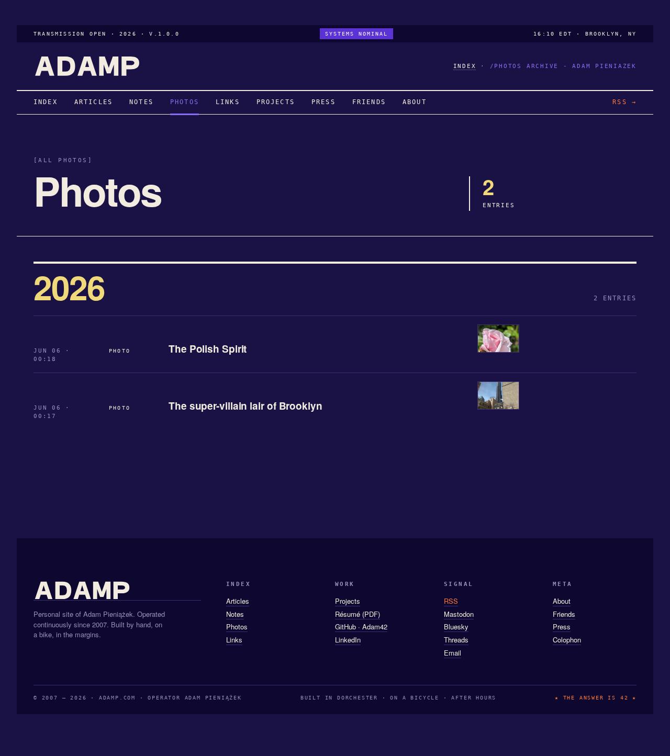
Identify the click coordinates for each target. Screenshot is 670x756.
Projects (347, 601)
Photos (237, 626)
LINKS (228, 102)
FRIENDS (369, 102)
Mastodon (459, 614)
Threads (456, 640)
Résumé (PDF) (357, 614)
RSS (451, 601)
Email (452, 653)
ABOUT (415, 102)
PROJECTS (275, 102)
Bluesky (456, 626)
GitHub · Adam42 (361, 626)
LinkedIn (348, 640)
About (562, 601)
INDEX (464, 66)
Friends (564, 614)
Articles (237, 601)
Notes (235, 614)
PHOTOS (184, 102)
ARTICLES (93, 102)
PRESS (323, 102)
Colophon (567, 640)
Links (234, 640)
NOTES (141, 102)
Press (562, 626)
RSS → (624, 102)
